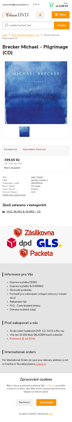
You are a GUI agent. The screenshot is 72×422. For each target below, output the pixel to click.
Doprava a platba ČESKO (23, 282)
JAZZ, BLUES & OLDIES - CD (25, 35)
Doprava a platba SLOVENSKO (26, 286)
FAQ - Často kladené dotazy (25, 305)
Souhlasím (46, 402)
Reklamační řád (18, 301)
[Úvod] (16, 14)
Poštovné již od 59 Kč (22, 338)
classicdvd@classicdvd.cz (15, 4)
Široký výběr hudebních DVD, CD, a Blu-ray (37, 331)
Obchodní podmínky (21, 290)
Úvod (4, 35)
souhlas (49, 385)
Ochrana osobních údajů (23, 309)
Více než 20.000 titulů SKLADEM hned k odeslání (36, 335)
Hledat (61, 25)
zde (51, 413)
